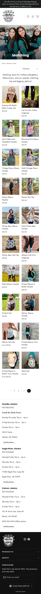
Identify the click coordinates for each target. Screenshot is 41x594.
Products (7, 552)
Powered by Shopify (20, 591)
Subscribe (7, 565)
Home (3, 63)
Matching (9, 63)
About (5, 558)
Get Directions (8, 442)
